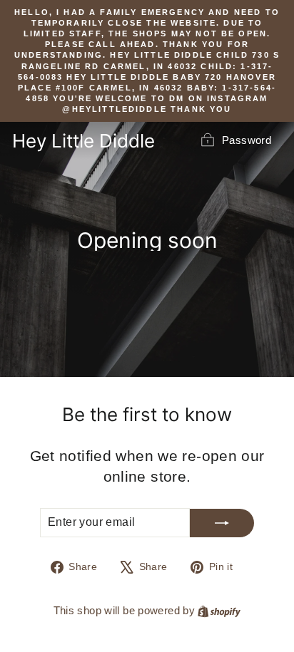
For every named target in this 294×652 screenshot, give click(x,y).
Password (246, 140)
